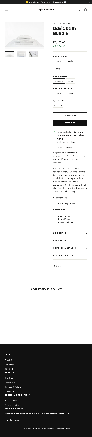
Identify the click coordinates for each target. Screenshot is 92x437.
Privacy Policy (11, 400)
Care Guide (59, 240)
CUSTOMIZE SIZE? (63, 255)
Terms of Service (12, 405)
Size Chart (59, 233)
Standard (59, 61)
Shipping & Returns (65, 248)
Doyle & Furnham (62, 23)
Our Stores (9, 364)
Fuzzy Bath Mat (62, 89)
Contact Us (9, 391)
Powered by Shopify (63, 429)
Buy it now (70, 122)
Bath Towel (60, 57)
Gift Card (9, 369)
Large (57, 68)
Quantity (59, 101)
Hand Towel (60, 76)
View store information (64, 147)
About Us (8, 360)
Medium (71, 61)
